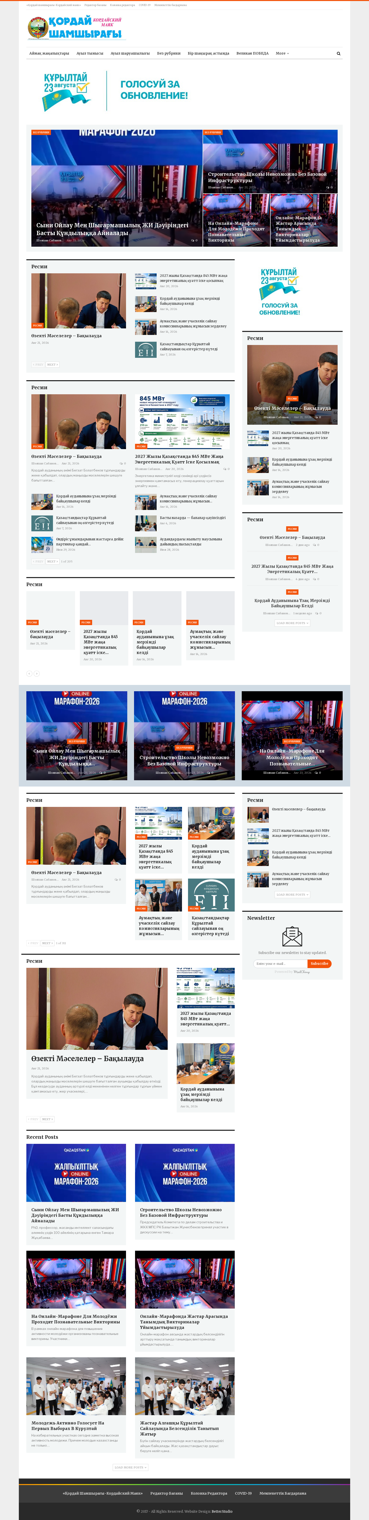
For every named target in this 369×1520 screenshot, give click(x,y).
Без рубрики (168, 53)
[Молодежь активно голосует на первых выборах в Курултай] (76, 1386)
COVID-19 (145, 5)
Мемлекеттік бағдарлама (170, 5)
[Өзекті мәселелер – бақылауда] (78, 300)
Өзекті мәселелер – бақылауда (66, 335)
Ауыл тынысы (90, 53)
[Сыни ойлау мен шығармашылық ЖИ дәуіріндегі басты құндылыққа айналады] (117, 188)
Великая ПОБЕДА (252, 53)
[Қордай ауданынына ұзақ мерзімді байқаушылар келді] (146, 304)
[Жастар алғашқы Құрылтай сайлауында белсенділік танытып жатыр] (185, 1386)
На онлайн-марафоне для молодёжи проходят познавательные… (292, 757)
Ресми (37, 325)
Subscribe (319, 964)
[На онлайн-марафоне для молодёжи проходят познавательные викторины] (237, 220)
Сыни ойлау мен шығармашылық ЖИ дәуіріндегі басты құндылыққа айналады (75, 1215)
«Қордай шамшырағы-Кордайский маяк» (53, 5)
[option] (149, 631)
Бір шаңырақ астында (208, 53)
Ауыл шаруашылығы (130, 53)
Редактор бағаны (95, 5)
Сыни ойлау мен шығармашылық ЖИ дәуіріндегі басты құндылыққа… (76, 757)
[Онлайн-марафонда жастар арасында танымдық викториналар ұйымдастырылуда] (304, 220)
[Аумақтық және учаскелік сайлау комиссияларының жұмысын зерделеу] (146, 327)
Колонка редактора (122, 5)
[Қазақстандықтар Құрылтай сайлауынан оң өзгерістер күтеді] (146, 350)
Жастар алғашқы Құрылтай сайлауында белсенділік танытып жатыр (179, 1428)
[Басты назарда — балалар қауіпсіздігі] (146, 523)
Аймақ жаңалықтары (49, 53)
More (280, 53)
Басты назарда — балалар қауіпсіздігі (193, 518)
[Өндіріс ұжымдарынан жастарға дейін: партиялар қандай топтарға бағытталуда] (42, 545)
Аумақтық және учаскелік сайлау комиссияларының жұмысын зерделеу (300, 487)
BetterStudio (222, 1511)
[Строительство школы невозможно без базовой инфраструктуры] (270, 161)
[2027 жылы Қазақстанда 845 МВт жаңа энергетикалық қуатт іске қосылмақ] (146, 281)
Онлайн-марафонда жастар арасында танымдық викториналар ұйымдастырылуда (299, 229)
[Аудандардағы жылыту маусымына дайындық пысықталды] (146, 545)
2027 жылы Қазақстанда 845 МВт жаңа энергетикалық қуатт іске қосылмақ (301, 438)
